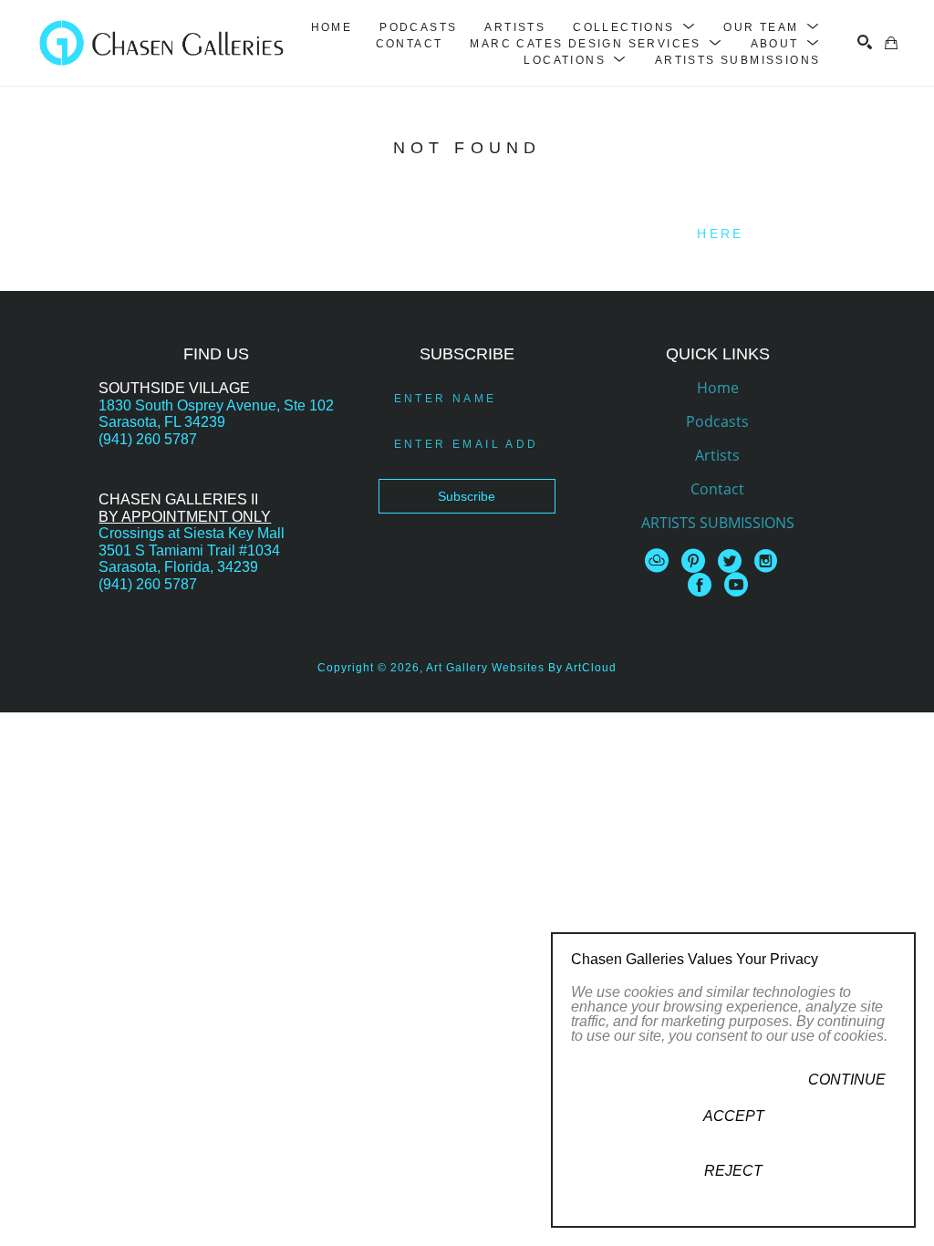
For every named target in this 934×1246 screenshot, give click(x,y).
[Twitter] (733, 561)
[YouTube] (736, 585)
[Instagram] (769, 561)
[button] (634, 27)
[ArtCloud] (660, 561)
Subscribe (466, 496)
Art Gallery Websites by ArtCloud (521, 667)
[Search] (864, 42)
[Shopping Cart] (891, 43)
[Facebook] (703, 585)
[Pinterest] (696, 561)
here (720, 233)
